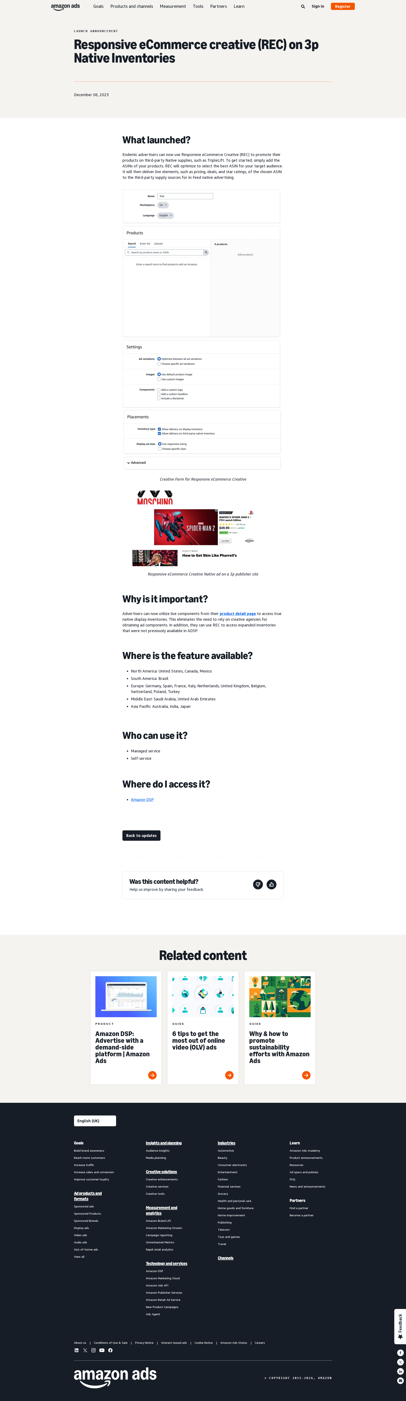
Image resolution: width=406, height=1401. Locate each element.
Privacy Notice (144, 1342)
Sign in (318, 6)
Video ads (80, 1235)
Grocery (223, 1193)
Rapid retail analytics (159, 1249)
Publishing (225, 1222)
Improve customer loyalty (91, 1179)
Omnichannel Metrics (160, 1242)
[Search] (303, 7)
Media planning (156, 1157)
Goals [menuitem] (79, 1142)
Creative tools (155, 1193)
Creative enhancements (162, 1179)
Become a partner (302, 1215)
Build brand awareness (89, 1150)
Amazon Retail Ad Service (163, 1299)
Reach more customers (89, 1157)
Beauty (222, 1157)
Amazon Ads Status (233, 1342)
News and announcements (307, 1186)
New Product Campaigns (162, 1307)
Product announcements (306, 1157)
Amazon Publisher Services (164, 1292)
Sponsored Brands (86, 1220)
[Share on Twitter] (400, 1362)
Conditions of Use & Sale (111, 1342)
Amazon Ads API (157, 1285)
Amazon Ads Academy (305, 1150)
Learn (239, 6)
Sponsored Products (87, 1213)
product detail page (238, 613)
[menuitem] (95, 1228)
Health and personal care (234, 1201)
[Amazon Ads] (62, 6)
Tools (198, 6)
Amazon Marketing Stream (164, 1228)
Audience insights (158, 1150)
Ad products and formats (88, 1196)
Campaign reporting (159, 1235)
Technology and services (166, 1263)
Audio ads (80, 1242)
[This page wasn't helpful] (258, 885)
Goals (98, 6)
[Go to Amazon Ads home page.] (115, 1378)
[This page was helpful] (271, 885)
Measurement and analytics (161, 1210)
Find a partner (299, 1208)
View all (79, 1256)
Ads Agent (153, 1314)
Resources (296, 1165)
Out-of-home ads (86, 1249)
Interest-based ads (174, 1342)
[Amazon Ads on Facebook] (110, 1351)
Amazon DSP (142, 799)
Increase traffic (84, 1165)
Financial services (229, 1186)
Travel (222, 1244)
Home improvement (231, 1215)
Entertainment (227, 1172)
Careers (260, 1342)
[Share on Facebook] (400, 1352)
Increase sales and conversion (94, 1172)
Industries (226, 1142)
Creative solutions (161, 1171)
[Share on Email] (400, 1380)
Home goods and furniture (236, 1208)
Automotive (226, 1150)
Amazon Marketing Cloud (163, 1278)
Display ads (81, 1228)
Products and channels (131, 6)
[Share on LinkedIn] (400, 1371)
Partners (218, 6)
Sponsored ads (84, 1206)
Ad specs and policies (304, 1172)
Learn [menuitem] (295, 1142)
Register (343, 6)
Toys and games (229, 1236)
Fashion (223, 1179)
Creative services (157, 1186)
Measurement (173, 6)
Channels (225, 1257)
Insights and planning (164, 1142)
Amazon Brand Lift (158, 1220)
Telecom (224, 1229)
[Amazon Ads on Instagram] (93, 1351)
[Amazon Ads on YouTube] (101, 1351)
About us (80, 1342)
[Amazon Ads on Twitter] (85, 1350)
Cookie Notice (204, 1342)
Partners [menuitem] (297, 1200)
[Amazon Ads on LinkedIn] (76, 1351)
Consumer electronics (232, 1165)
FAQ (292, 1179)
